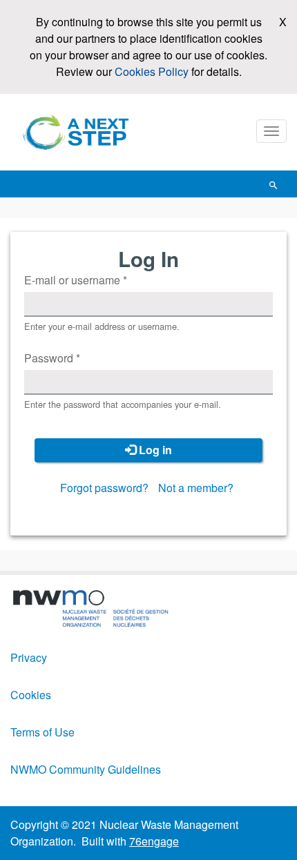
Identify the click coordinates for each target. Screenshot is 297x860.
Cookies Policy (152, 71)
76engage (154, 841)
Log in (154, 450)
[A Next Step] (79, 132)
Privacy (28, 657)
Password (52, 358)
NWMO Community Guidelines (85, 769)
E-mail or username (75, 280)
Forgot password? (104, 488)
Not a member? (195, 488)
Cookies (30, 695)
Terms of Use (42, 732)
